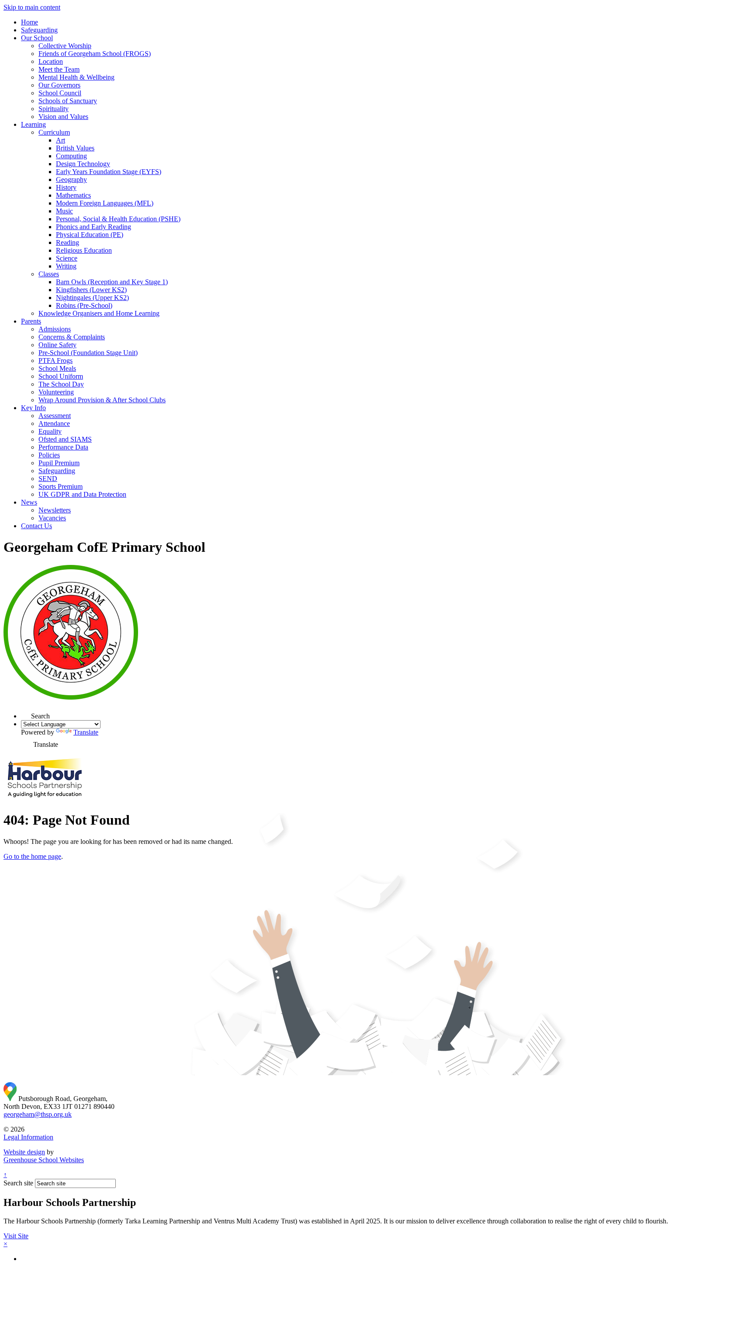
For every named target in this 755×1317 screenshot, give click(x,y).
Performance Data (63, 447)
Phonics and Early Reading (93, 226)
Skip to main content (31, 7)
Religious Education (84, 250)
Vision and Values (63, 116)
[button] (26, 713)
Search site (18, 1183)
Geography (71, 179)
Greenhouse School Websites (43, 1160)
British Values (75, 148)
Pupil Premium (59, 463)
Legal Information (28, 1137)
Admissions (54, 329)
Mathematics (73, 195)
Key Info (33, 407)
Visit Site (15, 1236)
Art (60, 140)
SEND (47, 478)
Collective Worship (64, 45)
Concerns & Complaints (71, 337)
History (66, 187)
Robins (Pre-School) (84, 305)
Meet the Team (59, 69)
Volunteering (56, 392)
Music (64, 211)
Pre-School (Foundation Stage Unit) (88, 352)
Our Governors (59, 85)
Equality (50, 431)
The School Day (61, 384)
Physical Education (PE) (89, 234)
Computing (71, 156)
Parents (31, 321)
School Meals (57, 368)
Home (29, 22)
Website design (24, 1152)
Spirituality (53, 108)
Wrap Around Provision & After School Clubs (102, 400)
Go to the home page (32, 856)
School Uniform (60, 376)
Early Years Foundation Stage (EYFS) (108, 171)
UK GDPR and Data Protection (82, 494)
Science (66, 258)
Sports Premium (60, 486)
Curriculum (54, 132)
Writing (66, 266)
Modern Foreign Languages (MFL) (104, 203)
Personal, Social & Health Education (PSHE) (118, 219)
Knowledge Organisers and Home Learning (98, 313)
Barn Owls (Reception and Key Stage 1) (112, 282)
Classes (48, 274)
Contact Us (36, 526)
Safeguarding (39, 30)
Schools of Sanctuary (67, 101)
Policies (49, 455)
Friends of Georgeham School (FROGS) (94, 53)
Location (50, 61)
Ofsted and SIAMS (65, 439)
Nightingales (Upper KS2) (92, 297)
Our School (37, 38)
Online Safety (57, 344)
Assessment (54, 415)
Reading (67, 242)
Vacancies (52, 518)
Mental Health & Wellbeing (76, 77)
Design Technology (83, 163)
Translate (85, 732)
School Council (59, 93)
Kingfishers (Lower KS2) (91, 289)
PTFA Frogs (55, 360)
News (29, 502)
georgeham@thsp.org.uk (37, 1114)
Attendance (54, 423)
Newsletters (54, 510)
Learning (33, 124)
